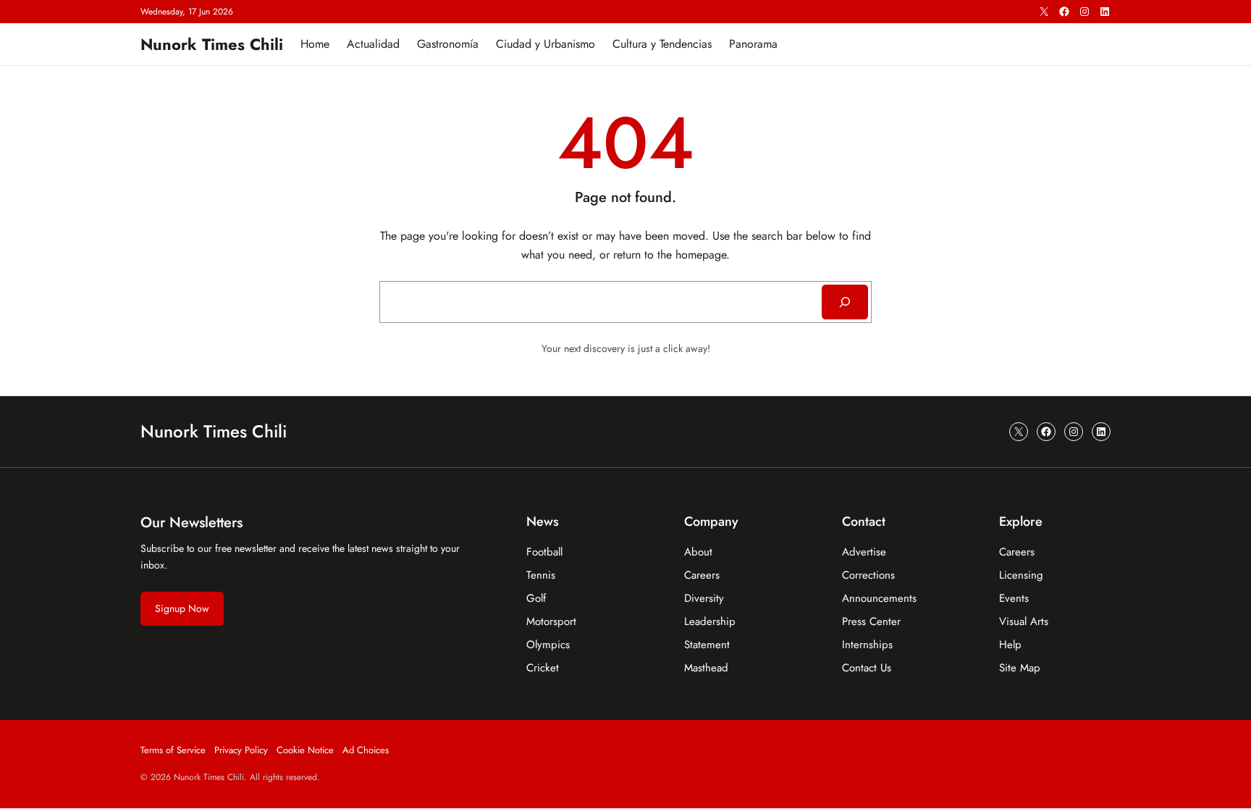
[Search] (845, 302)
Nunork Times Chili (211, 44)
